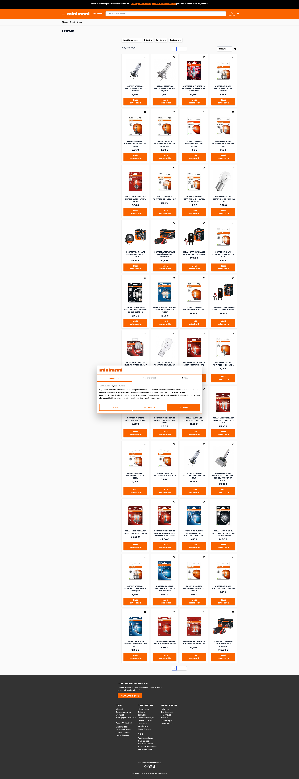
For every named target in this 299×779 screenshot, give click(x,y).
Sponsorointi (143, 723)
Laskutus (142, 715)
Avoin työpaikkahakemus (126, 718)
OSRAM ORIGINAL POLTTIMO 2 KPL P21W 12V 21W (223, 199)
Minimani (119, 709)
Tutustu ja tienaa (122, 735)
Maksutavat (166, 715)
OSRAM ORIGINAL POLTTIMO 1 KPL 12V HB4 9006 (135, 143)
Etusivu (65, 22)
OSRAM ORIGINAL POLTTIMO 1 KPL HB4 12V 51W (194, 475)
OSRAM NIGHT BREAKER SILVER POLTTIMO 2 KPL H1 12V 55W (135, 365)
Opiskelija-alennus (123, 732)
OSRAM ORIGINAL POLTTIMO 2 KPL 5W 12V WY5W (194, 588)
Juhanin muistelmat (123, 712)
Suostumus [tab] (114, 378)
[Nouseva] (234, 49)
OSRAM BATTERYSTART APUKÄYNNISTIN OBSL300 (223, 643)
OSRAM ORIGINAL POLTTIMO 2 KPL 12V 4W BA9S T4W (164, 143)
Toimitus (164, 718)
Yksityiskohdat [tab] (149, 378)
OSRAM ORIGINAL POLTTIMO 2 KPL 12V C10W (135, 475)
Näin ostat (165, 709)
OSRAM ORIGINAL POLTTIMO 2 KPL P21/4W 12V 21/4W (135, 588)
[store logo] (78, 13)
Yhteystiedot (143, 709)
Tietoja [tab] (185, 378)
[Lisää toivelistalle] (145, 57)
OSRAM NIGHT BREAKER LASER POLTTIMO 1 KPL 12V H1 (194, 365)
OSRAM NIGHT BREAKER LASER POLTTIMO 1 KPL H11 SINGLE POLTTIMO (164, 533)
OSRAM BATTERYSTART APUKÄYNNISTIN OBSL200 (164, 254)
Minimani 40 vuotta (123, 730)
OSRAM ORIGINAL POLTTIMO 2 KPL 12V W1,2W (194, 143)
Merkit (72, 22)
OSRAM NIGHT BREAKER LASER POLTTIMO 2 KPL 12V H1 (223, 420)
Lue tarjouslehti (138, 4)
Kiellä (115, 407)
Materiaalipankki (145, 749)
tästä (148, 4)
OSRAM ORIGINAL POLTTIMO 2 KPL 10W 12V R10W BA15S (194, 199)
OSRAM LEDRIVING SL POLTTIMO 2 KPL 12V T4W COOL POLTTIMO (223, 533)
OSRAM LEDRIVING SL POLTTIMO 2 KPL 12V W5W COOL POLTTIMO (135, 309)
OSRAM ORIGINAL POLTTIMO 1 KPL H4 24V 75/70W (164, 88)
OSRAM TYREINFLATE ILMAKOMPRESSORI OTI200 (135, 254)
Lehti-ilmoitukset (122, 727)
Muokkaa (148, 407)
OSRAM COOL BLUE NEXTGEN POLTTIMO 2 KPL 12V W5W (165, 588)
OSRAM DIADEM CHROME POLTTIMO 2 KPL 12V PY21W (164, 309)
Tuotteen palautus (146, 738)
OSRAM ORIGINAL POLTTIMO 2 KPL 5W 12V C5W (223, 254)
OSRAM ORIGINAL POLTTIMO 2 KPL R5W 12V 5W (223, 143)
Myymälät (120, 715)
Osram (79, 22)
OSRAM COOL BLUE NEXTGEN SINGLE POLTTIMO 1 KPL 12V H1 (194, 533)
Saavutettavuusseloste (148, 747)
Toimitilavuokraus (145, 721)
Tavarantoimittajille (146, 718)
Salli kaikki (183, 407)
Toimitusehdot (167, 712)
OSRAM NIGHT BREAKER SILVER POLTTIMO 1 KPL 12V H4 (135, 199)
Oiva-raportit (143, 741)
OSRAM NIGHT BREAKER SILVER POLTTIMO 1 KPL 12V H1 (164, 420)
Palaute (141, 712)
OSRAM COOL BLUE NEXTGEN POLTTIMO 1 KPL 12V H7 (135, 643)
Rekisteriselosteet (145, 744)
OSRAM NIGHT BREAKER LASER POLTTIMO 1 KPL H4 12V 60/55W (193, 88)
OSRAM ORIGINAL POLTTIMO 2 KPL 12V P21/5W (223, 88)
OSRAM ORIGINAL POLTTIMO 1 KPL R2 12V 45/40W (135, 88)
